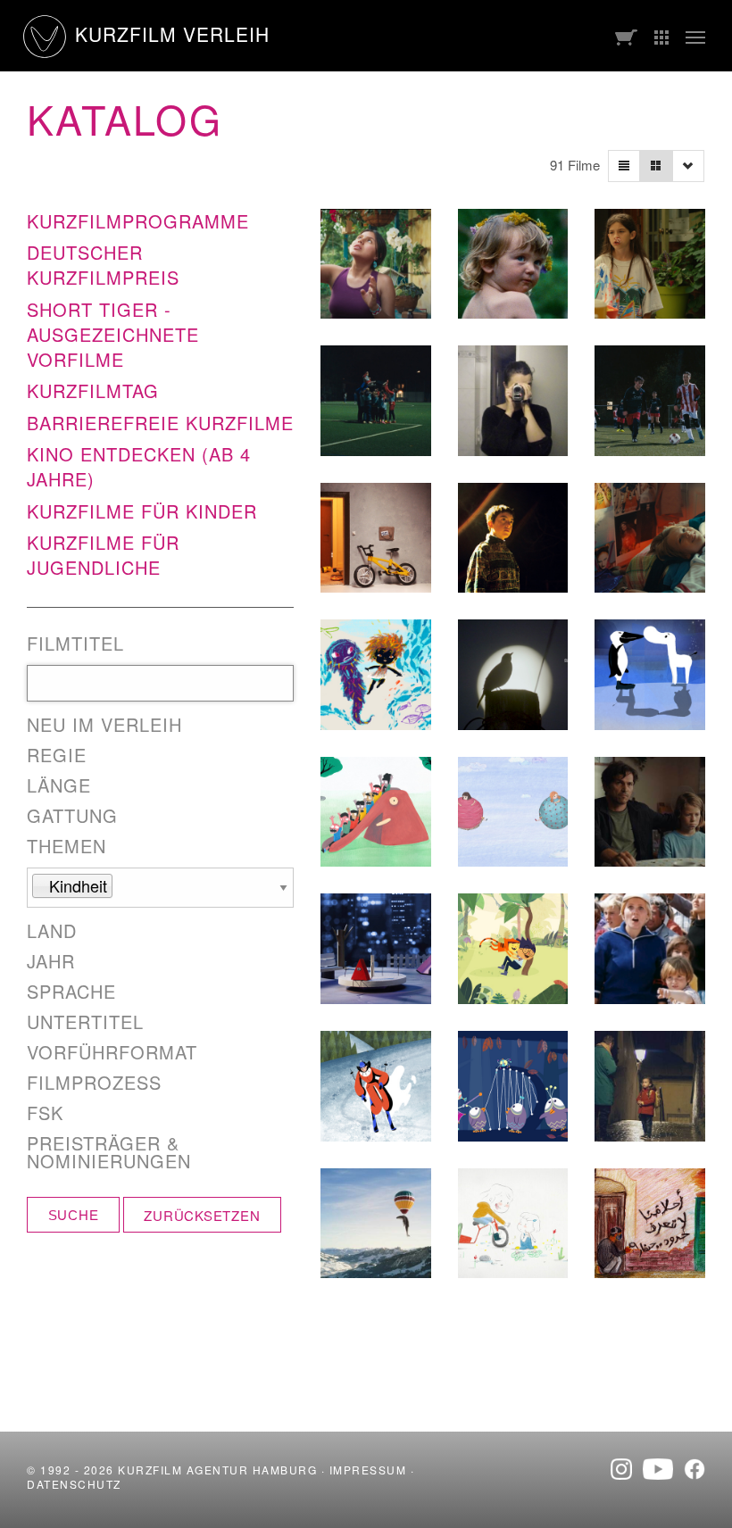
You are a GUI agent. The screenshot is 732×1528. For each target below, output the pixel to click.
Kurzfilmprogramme (138, 221)
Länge (59, 785)
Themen (66, 846)
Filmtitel (75, 643)
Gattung (72, 816)
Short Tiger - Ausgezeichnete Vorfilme (113, 334)
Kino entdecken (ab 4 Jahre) (139, 466)
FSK (45, 1113)
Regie (57, 755)
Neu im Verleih (104, 725)
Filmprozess (94, 1083)
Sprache (71, 992)
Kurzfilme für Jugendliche (103, 554)
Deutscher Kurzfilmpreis (103, 264)
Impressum (368, 1469)
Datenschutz (74, 1483)
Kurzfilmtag (93, 390)
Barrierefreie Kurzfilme (160, 423)
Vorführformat (112, 1052)
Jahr (51, 961)
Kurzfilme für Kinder (142, 511)
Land (52, 931)
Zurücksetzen (202, 1215)
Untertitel (85, 1022)
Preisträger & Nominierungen (109, 1152)
